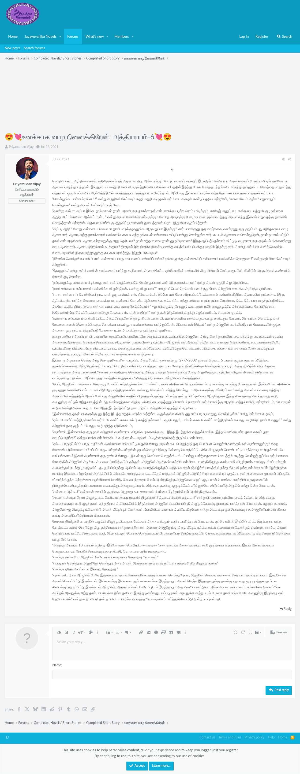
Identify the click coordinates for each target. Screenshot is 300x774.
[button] (60, 36)
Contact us (207, 737)
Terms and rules (230, 737)
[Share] (283, 159)
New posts (12, 48)
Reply (288, 609)
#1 (290, 159)
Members (121, 36)
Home (13, 36)
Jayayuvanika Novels (41, 36)
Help (271, 737)
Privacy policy (254, 737)
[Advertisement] (150, 97)
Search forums (34, 48)
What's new (95, 36)
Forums (73, 36)
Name (56, 665)
